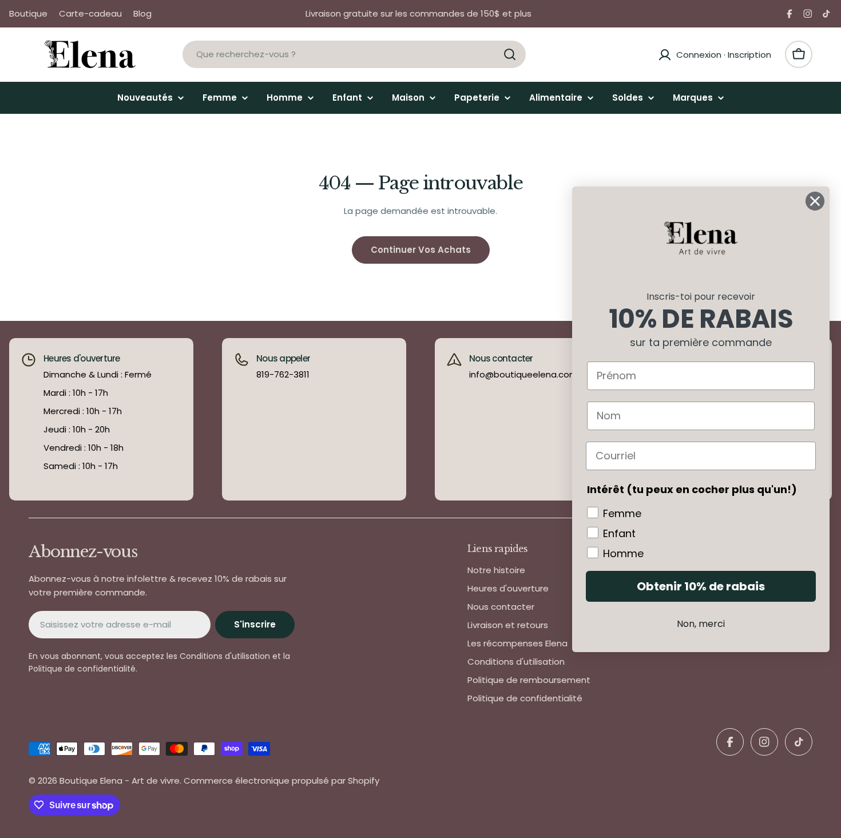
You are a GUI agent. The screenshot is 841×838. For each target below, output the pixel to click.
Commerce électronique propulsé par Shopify (281, 781)
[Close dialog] (815, 201)
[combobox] (354, 54)
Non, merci (701, 623)
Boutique (28, 13)
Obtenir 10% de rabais (701, 586)
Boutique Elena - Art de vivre (119, 781)
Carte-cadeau (90, 13)
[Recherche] (510, 54)
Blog (142, 13)
